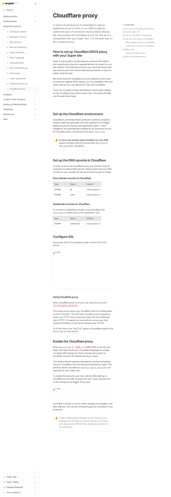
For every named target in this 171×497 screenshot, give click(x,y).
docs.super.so (59, 212)
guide (102, 143)
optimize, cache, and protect (94, 367)
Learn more (99, 131)
